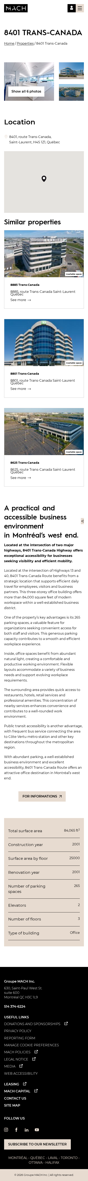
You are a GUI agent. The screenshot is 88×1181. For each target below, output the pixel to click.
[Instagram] (6, 1131)
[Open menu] (80, 8)
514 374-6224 (14, 1006)
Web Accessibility (21, 1074)
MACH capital (17, 1091)
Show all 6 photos (26, 91)
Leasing (11, 1084)
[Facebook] (16, 1131)
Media (9, 1066)
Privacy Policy (17, 1031)
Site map (12, 1105)
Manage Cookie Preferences (31, 1045)
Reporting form (19, 1038)
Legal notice (16, 1059)
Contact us (15, 1098)
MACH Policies (17, 1052)
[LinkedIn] (27, 1131)
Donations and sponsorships (32, 1024)
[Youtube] (37, 1131)
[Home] (16, 8)
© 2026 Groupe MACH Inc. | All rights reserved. (44, 1174)
